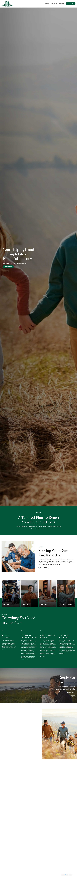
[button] (46, 4)
